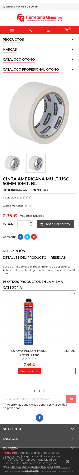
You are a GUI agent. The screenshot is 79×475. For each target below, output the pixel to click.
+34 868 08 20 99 (27, 6)
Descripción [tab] (14, 251)
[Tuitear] (27, 237)
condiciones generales (37, 404)
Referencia (10, 189)
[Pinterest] (34, 237)
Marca (37, 189)
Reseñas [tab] (58, 257)
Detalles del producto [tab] (24, 257)
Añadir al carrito (55, 224)
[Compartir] (20, 237)
